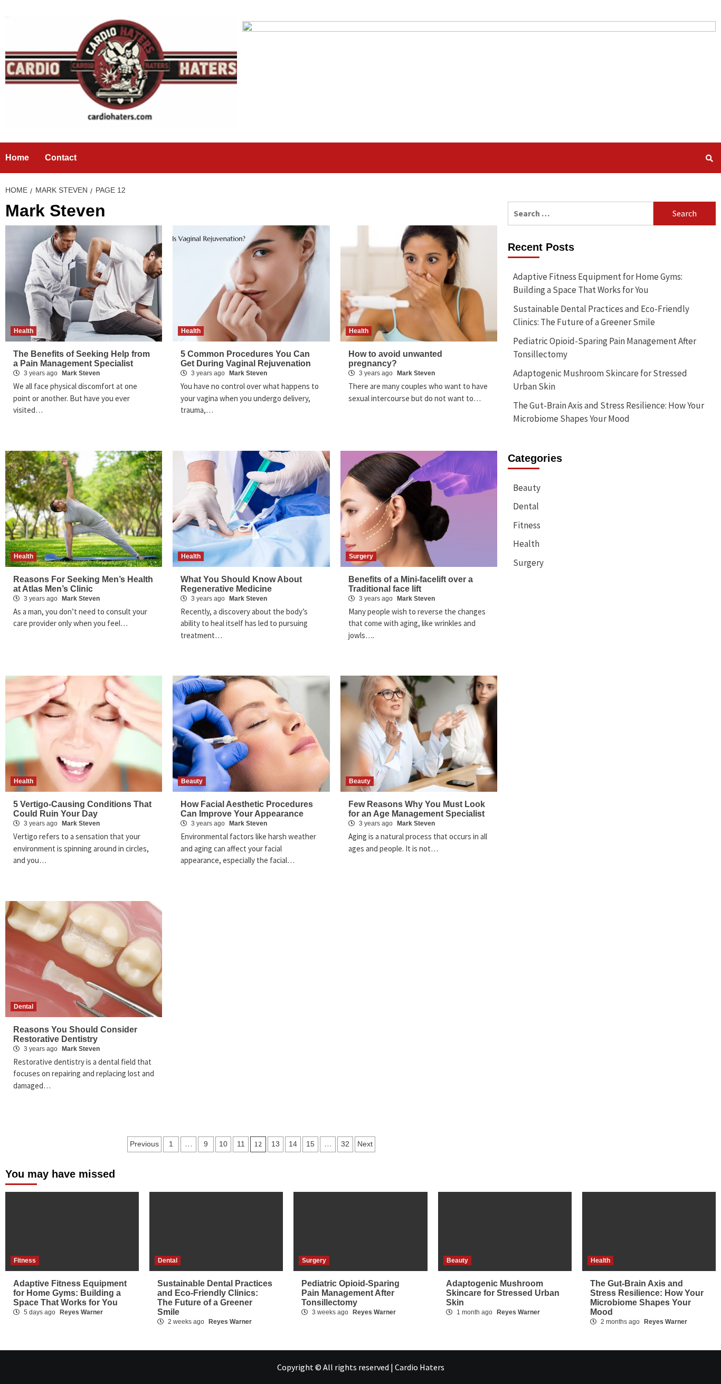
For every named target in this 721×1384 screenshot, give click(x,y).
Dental (23, 1006)
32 (345, 1144)
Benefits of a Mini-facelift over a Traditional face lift (410, 584)
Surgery (361, 556)
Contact (61, 157)
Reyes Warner (81, 1312)
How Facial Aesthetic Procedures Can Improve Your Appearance (247, 809)
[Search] (709, 158)
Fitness (526, 525)
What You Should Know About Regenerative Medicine (241, 584)
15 (310, 1144)
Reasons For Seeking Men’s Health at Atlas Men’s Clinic (83, 584)
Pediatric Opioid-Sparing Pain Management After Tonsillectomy (604, 348)
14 (293, 1144)
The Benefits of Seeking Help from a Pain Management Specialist (81, 358)
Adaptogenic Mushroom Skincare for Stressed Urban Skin (600, 380)
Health (23, 331)
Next (365, 1144)
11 (241, 1144)
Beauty (192, 781)
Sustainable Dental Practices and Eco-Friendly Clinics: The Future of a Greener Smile (601, 315)
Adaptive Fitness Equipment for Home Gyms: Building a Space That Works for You (597, 283)
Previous (144, 1144)
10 (223, 1144)
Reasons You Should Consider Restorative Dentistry (75, 1034)
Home (17, 157)
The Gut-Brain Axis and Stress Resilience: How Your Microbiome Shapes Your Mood (608, 412)
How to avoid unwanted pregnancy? (395, 358)
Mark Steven (81, 373)
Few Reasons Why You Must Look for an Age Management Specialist (417, 809)
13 (275, 1144)
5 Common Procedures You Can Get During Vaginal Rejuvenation (246, 358)
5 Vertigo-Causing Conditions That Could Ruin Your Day (82, 809)
